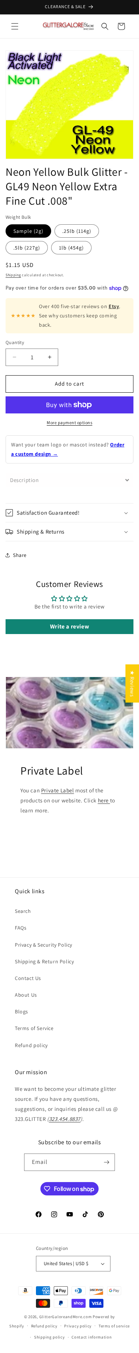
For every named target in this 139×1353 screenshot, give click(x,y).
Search (23, 911)
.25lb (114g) (76, 231)
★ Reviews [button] (132, 683)
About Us (26, 994)
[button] (15, 26)
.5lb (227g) (26, 247)
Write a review (69, 626)
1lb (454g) (71, 247)
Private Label (57, 790)
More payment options (69, 422)
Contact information (92, 1337)
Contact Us (28, 978)
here (104, 800)
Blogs (21, 1011)
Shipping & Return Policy (44, 961)
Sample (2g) (28, 231)
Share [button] (20, 555)
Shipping (13, 275)
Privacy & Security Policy (43, 944)
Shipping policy (49, 1337)
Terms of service (114, 1326)
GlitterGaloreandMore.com (65, 1316)
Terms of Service (34, 1028)
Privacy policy (78, 1326)
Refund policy (31, 1045)
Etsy (114, 306)
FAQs (20, 927)
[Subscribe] (106, 1162)
